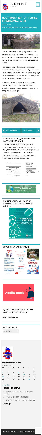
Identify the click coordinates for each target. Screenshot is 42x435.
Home (3, 27)
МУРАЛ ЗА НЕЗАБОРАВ (13, 397)
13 (24, 374)
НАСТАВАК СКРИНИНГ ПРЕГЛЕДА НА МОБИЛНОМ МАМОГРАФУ (13, 130)
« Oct (4, 385)
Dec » (9, 385)
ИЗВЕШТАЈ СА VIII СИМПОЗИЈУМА (16, 400)
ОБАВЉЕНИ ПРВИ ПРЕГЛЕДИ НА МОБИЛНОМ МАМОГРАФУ (31, 130)
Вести (8, 27)
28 (29, 379)
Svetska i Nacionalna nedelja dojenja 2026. (20, 391)
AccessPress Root (34, 431)
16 (3, 377)
